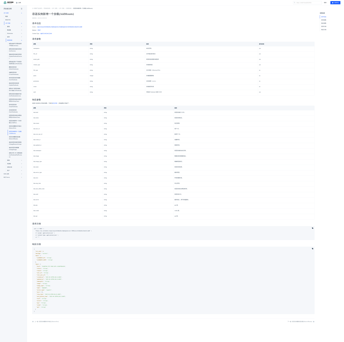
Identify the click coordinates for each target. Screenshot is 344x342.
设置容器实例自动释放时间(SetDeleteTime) (15, 116)
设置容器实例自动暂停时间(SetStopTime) (15, 100)
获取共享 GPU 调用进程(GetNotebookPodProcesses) (15, 155)
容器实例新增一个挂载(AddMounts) (15, 132)
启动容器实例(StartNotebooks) (13, 111)
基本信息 (323, 16)
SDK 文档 (6, 174)
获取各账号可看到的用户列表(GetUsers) (15, 44)
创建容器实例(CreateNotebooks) (13, 73)
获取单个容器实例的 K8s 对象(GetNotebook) (15, 89)
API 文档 (54, 8)
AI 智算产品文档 (37, 8)
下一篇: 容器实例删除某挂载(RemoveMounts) (300, 321)
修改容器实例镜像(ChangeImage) (14, 148)
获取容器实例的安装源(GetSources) (15, 50)
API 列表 (61, 8)
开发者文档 (8, 9)
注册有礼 (336, 2)
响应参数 (323, 23)
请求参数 (323, 20)
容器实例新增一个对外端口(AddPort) (15, 121)
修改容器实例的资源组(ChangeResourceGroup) (15, 143)
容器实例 (68, 8)
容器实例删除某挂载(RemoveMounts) (14, 138)
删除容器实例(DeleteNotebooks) (13, 68)
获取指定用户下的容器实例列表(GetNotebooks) (15, 62)
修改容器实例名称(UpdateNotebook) (14, 84)
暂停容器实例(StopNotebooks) (13, 105)
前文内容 (54, 103)
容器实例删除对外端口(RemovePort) (15, 127)
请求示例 (323, 26)
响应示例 (323, 29)
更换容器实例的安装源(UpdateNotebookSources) (15, 56)
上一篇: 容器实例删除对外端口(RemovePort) (47, 321)
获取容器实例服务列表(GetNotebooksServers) (15, 95)
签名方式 (7, 19)
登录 (325, 2)
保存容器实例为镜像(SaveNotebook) (14, 78)
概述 (6, 16)
